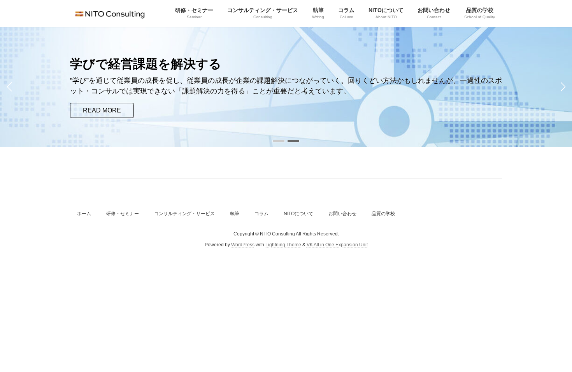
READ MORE (102, 110)
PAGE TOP (551, 353)
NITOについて (298, 213)
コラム (261, 213)
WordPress (242, 244)
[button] (278, 141)
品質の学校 (383, 213)
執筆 (234, 213)
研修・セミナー (122, 213)
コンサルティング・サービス (184, 213)
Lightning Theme (283, 244)
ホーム (84, 213)
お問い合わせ (342, 213)
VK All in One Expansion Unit (337, 244)
